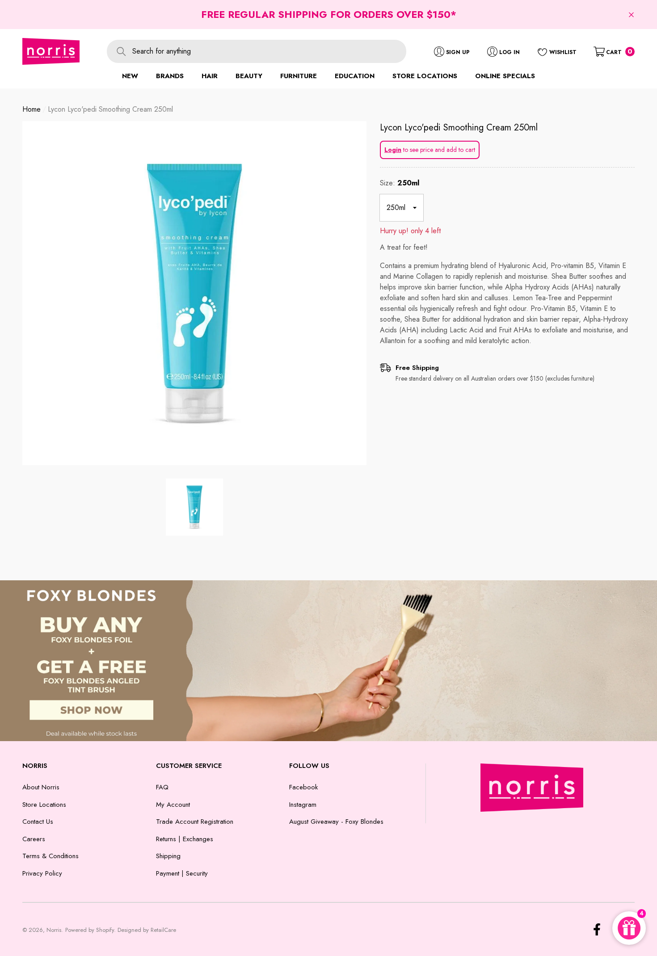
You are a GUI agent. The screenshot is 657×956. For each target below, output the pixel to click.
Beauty (249, 76)
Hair (210, 76)
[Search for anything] (256, 51)
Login (392, 149)
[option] (194, 293)
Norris (53, 930)
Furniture (298, 76)
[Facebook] (597, 929)
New (130, 76)
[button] (631, 14)
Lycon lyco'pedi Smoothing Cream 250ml (459, 127)
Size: (399, 183)
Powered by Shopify (89, 930)
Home (31, 109)
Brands (170, 76)
